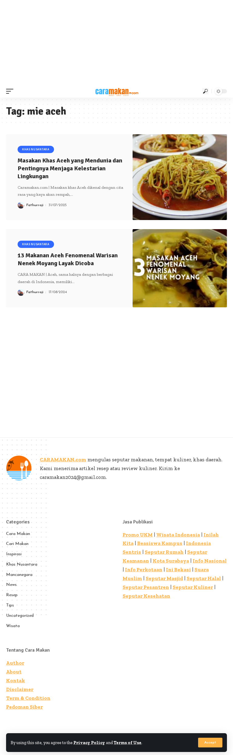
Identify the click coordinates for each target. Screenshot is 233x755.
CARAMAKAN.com (63, 459)
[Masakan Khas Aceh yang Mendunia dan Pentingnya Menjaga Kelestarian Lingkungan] (180, 177)
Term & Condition (28, 698)
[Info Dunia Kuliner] (116, 91)
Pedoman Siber (24, 707)
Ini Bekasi (178, 569)
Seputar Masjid (164, 578)
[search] (205, 91)
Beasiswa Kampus (159, 543)
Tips (10, 605)
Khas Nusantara (35, 149)
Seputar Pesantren (146, 587)
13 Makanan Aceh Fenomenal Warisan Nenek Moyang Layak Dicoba (68, 259)
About (14, 672)
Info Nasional (210, 561)
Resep (12, 595)
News (11, 585)
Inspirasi (14, 554)
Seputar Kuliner (193, 587)
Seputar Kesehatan (146, 596)
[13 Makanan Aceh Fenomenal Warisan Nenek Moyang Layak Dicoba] (180, 268)
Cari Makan (17, 544)
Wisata (13, 626)
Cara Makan (18, 534)
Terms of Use (127, 742)
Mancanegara (19, 575)
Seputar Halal (204, 578)
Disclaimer (19, 689)
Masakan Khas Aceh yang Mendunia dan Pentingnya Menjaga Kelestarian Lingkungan (70, 168)
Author (15, 663)
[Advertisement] (116, 42)
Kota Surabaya (171, 561)
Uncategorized (20, 615)
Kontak (15, 680)
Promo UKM (138, 535)
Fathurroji (34, 205)
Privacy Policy (89, 742)
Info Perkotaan (143, 569)
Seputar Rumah (164, 552)
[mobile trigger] (11, 91)
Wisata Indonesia (178, 535)
